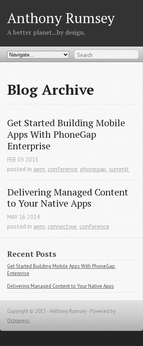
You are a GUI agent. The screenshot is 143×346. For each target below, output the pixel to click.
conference (62, 169)
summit (119, 169)
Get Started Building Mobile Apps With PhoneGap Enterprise (67, 134)
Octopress (18, 320)
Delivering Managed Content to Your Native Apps (69, 197)
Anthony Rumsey (61, 17)
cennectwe (62, 226)
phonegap (93, 169)
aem (39, 169)
